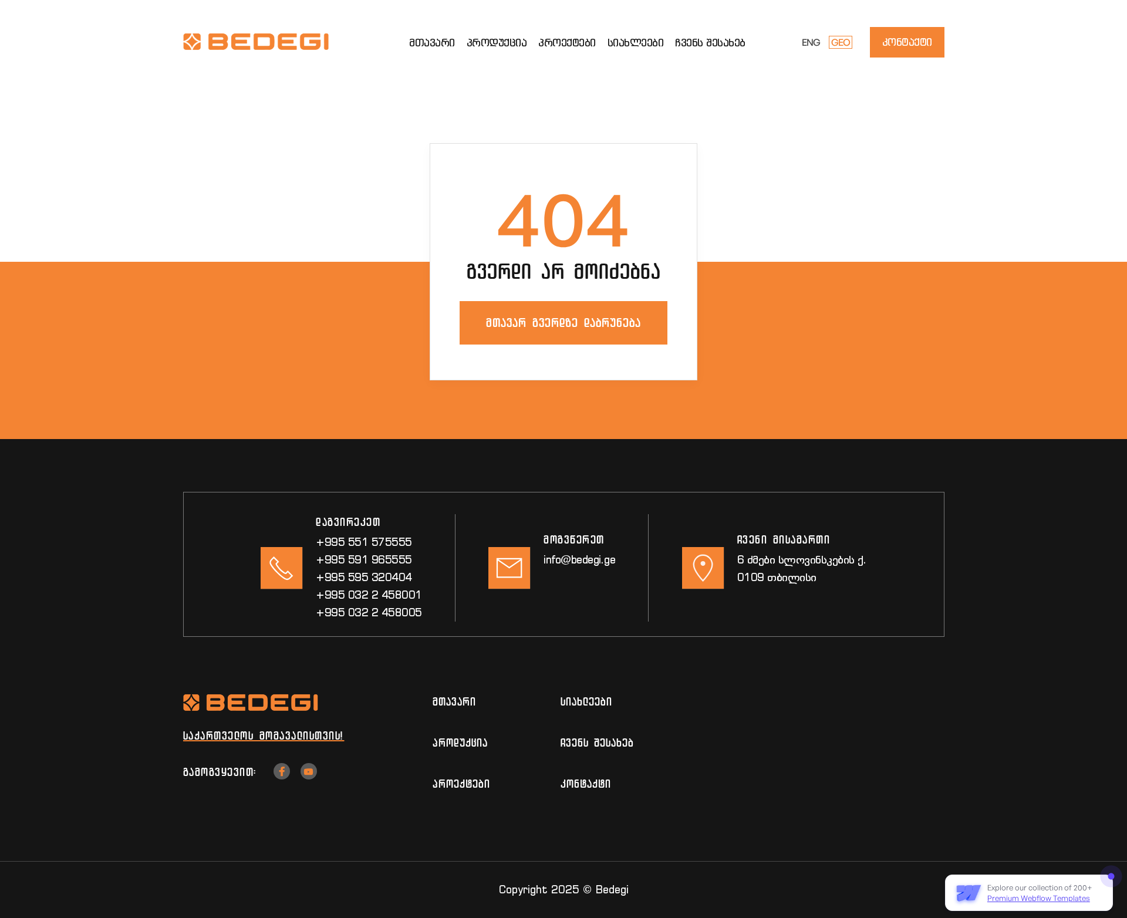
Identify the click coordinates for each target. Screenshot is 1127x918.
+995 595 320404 (364, 577)
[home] (271, 42)
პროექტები (567, 42)
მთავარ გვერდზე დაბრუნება (563, 323)
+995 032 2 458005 (369, 612)
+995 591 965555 (364, 559)
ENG (811, 42)
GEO (840, 42)
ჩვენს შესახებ (710, 42)
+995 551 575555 (364, 542)
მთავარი (432, 42)
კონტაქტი (907, 42)
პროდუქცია (497, 42)
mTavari (454, 701)
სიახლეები (636, 42)
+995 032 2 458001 (369, 595)
